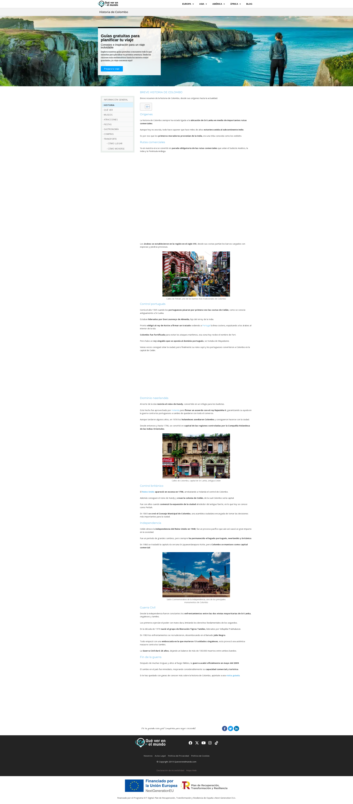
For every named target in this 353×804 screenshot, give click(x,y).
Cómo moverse (116, 148)
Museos (108, 114)
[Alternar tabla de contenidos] (146, 106)
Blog (249, 4)
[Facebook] (224, 728)
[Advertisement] (196, 197)
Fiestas (108, 124)
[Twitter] (230, 728)
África (234, 4)
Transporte (110, 139)
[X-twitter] (197, 743)
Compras (109, 134)
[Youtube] (203, 743)
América (217, 4)
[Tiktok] (217, 743)
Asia (201, 4)
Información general (116, 99)
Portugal (206, 325)
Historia (109, 105)
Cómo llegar (115, 143)
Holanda (175, 410)
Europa (186, 4)
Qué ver (108, 110)
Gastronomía (111, 129)
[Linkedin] (236, 728)
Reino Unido (148, 491)
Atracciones (111, 119)
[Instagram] (210, 743)
